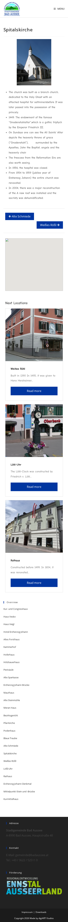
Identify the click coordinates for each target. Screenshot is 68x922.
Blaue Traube (10, 738)
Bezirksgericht (10, 715)
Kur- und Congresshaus (15, 608)
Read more (34, 391)
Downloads (41, 912)
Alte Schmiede (21, 216)
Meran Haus (9, 707)
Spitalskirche (10, 753)
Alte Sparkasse (10, 677)
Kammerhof (9, 646)
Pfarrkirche (9, 723)
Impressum (27, 912)
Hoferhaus (8, 654)
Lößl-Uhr (16, 464)
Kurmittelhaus (10, 799)
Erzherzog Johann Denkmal (17, 783)
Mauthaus (8, 692)
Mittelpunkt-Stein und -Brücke (19, 791)
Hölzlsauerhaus (11, 662)
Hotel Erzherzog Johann (15, 631)
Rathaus (15, 560)
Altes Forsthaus (11, 639)
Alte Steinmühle (11, 700)
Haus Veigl (8, 624)
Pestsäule (8, 669)
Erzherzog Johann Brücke (16, 685)
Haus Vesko (9, 616)
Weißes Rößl (48, 225)
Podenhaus (9, 730)
